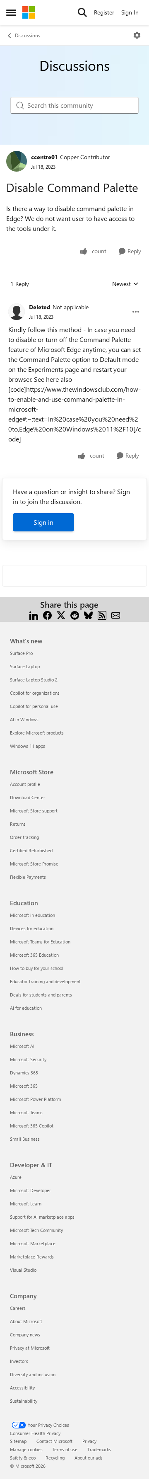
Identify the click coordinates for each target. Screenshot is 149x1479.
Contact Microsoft (54, 1441)
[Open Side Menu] (11, 12)
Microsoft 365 (24, 1086)
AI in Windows (24, 719)
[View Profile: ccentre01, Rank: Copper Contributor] (16, 161)
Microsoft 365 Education (34, 955)
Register (104, 12)
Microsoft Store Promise (34, 864)
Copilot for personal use (34, 706)
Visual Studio (23, 1270)
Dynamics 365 (24, 1072)
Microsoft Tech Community (36, 1230)
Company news (25, 1334)
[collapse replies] (74, 300)
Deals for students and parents (41, 995)
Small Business (25, 1139)
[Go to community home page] (28, 12)
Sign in (43, 522)
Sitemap (18, 1441)
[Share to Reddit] (74, 614)
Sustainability (23, 1401)
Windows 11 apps (27, 746)
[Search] (82, 12)
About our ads (88, 1458)
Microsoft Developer (30, 1190)
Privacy (89, 1441)
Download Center (27, 797)
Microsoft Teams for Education (40, 941)
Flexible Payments (28, 877)
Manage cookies (26, 1449)
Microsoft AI (22, 1046)
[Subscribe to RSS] (102, 614)
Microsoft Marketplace (32, 1243)
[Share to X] (61, 614)
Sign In (130, 12)
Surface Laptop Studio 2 (34, 679)
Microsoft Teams (26, 1112)
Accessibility (22, 1387)
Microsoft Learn (25, 1203)
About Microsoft (26, 1321)
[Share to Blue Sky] (88, 614)
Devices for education (31, 928)
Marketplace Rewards (32, 1257)
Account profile (25, 784)
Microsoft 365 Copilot (31, 1126)
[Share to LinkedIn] (33, 614)
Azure (16, 1177)
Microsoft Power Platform (35, 1099)
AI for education (26, 1008)
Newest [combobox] (125, 284)
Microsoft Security (28, 1059)
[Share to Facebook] (47, 614)
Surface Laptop (25, 666)
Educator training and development (45, 981)
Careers (18, 1308)
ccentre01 (44, 157)
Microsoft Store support (34, 810)
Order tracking (24, 837)
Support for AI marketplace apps (42, 1217)
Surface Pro (21, 653)
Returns (18, 824)
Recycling (55, 1458)
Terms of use (65, 1449)
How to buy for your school (36, 968)
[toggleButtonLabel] (137, 35)
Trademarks (99, 1449)
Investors (19, 1361)
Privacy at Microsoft (30, 1348)
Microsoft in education (32, 915)
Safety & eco (23, 1458)
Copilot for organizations (35, 693)
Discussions (27, 35)
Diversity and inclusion (32, 1374)
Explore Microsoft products (37, 733)
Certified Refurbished (31, 850)
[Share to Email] (115, 614)
